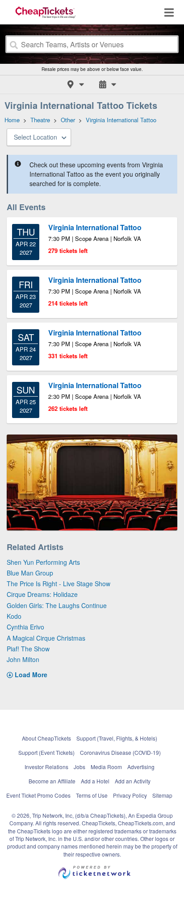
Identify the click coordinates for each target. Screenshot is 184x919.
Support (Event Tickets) (46, 752)
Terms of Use (92, 795)
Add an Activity (133, 781)
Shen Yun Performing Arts (43, 562)
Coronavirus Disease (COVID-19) (120, 752)
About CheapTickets (46, 738)
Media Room (106, 766)
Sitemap (162, 795)
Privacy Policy (130, 795)
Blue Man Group (30, 572)
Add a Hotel (95, 781)
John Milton (23, 659)
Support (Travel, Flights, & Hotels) (116, 738)
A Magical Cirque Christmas (46, 637)
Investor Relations (46, 766)
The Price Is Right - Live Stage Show (58, 583)
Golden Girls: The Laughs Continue (57, 605)
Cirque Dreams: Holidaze (42, 594)
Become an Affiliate (52, 781)
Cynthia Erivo (25, 626)
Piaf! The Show (28, 648)
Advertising (141, 766)
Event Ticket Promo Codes (38, 795)
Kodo (14, 616)
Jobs (79, 766)
